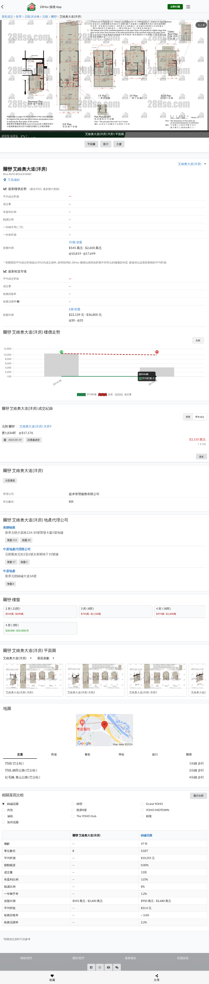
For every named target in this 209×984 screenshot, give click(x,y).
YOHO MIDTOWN (157, 810)
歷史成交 (199, 416)
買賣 (188, 416)
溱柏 (10, 816)
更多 (201, 456)
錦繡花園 (13, 803)
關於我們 (78, 958)
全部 (198, 340)
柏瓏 (149, 816)
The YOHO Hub (86, 816)
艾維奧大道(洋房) (189, 164)
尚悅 (10, 810)
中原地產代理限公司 (17, 549)
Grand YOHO (154, 803)
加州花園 (13, 822)
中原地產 (9, 571)
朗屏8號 (82, 810)
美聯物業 (9, 527)
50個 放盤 (75, 242)
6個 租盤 (74, 309)
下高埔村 (14, 180)
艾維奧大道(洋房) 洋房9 (35, 426)
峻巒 (79, 803)
